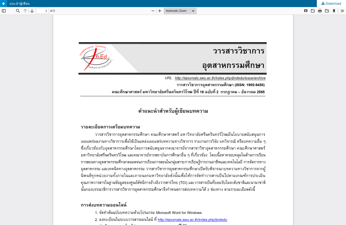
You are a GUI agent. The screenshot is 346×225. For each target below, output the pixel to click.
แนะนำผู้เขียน (19, 3)
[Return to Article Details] (3, 3)
